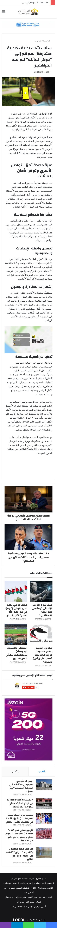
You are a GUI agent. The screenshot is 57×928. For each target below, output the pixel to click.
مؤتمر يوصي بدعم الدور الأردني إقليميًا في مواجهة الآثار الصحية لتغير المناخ (16, 610)
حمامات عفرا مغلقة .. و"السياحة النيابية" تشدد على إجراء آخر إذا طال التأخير (19, 853)
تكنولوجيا (38, 41)
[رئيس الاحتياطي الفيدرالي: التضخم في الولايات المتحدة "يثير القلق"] (44, 784)
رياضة (13, 906)
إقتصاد (39, 902)
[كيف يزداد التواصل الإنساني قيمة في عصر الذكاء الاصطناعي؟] (41, 591)
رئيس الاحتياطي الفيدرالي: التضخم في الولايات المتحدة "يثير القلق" (21, 786)
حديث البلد (30, 902)
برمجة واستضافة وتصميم (35, 920)
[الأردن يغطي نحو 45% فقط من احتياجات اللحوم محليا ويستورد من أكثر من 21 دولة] (44, 833)
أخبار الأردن (32, 897)
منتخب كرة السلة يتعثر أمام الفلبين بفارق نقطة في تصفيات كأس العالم (19, 818)
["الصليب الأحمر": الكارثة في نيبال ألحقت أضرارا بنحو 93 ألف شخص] (44, 803)
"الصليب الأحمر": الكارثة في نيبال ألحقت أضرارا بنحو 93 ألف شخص (20, 803)
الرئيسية (46, 41)
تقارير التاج (19, 902)
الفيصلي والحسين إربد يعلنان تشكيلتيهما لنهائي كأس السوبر (16, 653)
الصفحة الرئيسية (45, 897)
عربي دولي (9, 897)
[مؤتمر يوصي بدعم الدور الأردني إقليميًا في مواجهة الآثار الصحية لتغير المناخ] (16, 591)
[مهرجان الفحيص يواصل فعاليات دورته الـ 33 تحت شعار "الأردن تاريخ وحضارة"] (41, 634)
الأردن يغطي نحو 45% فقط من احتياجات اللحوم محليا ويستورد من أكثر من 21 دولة (19, 835)
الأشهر (15, 771)
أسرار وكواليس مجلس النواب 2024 (32, 906)
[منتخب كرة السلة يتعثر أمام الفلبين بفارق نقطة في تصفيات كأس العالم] (44, 818)
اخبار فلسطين (20, 897)
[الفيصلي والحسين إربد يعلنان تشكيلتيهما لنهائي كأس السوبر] (16, 634)
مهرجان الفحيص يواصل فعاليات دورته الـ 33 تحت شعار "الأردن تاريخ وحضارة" (42, 655)
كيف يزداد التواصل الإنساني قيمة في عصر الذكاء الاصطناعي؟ (42, 610)
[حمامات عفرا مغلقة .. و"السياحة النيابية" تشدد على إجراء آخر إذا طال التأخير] (44, 852)
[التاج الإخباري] (28, 11)
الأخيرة (41, 771)
